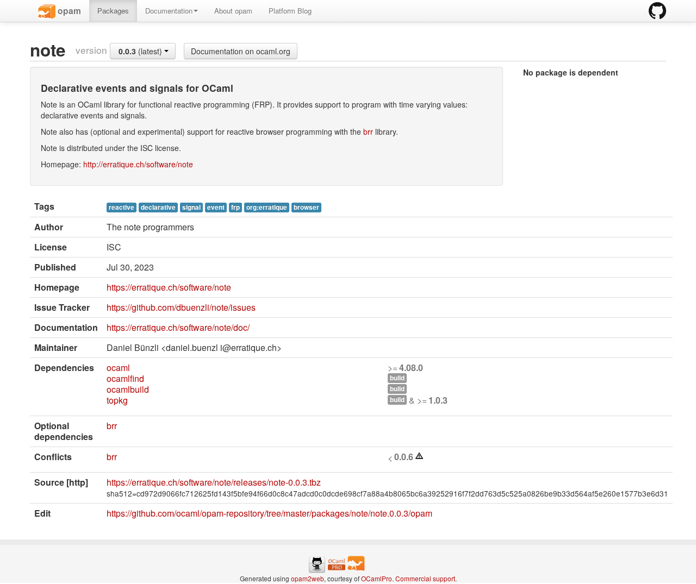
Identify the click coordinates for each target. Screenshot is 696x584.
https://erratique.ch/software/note (169, 287)
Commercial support (425, 578)
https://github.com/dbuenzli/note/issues (181, 307)
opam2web (307, 578)
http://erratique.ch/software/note (138, 164)
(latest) (141, 51)
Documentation (168, 10)
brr (368, 131)
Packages (113, 10)
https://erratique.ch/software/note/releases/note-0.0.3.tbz (214, 482)
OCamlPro (376, 578)
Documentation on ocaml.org (240, 51)
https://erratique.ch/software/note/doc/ (178, 327)
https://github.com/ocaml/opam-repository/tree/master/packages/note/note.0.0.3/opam (269, 513)
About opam (233, 10)
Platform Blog (290, 10)
